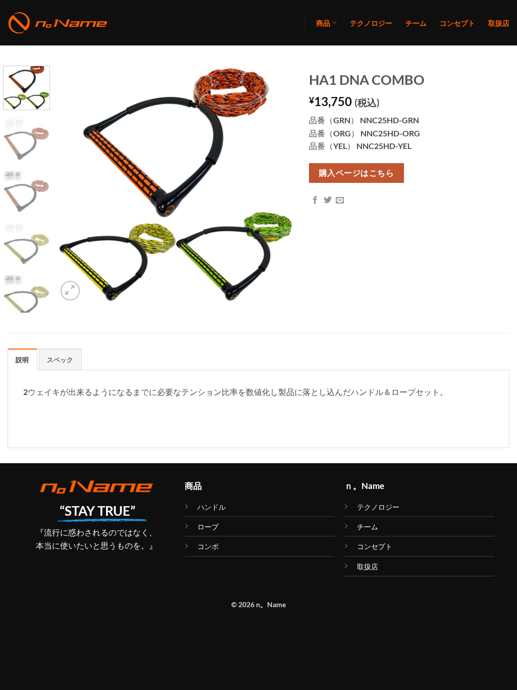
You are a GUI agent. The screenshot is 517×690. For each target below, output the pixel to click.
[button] (70, 291)
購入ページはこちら (356, 172)
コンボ (208, 546)
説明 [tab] (22, 360)
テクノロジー (371, 23)
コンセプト (457, 23)
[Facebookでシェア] (315, 200)
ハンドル (211, 507)
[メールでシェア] (340, 200)
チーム (416, 23)
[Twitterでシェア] (328, 200)
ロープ (208, 526)
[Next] (277, 184)
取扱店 (498, 23)
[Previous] (74, 184)
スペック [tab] (60, 360)
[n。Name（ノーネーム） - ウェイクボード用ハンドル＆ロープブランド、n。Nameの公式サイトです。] (58, 23)
